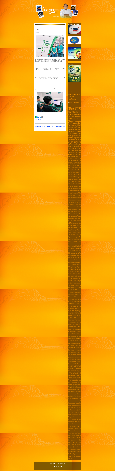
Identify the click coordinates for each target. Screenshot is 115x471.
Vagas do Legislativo (70, 437)
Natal (70, 110)
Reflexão (78, 403)
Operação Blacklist (76, 351)
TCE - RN (72, 425)
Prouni (69, 145)
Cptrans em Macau (74, 259)
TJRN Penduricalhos (78, 425)
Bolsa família (75, 127)
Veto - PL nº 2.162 (78, 440)
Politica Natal (79, 382)
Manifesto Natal (79, 333)
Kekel (79, 314)
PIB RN (76, 364)
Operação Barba (72, 351)
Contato (47, 20)
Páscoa (79, 395)
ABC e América (75, 207)
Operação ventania (74, 359)
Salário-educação (72, 414)
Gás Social (73, 305)
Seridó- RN (77, 418)
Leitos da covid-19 (77, 321)
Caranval (73, 238)
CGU (68, 232)
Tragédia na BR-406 (70, 431)
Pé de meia (75, 145)
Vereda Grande (72, 440)
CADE (72, 167)
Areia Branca (77, 108)
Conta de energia (73, 171)
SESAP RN (75, 118)
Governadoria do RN (71, 179)
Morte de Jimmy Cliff (75, 340)
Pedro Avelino (74, 159)
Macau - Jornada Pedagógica (74, 328)
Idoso (68, 308)
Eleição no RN (77, 140)
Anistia (74, 215)
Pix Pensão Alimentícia (74, 379)
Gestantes (75, 301)
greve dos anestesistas (75, 449)
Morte (72, 133)
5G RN (76, 164)
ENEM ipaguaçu (73, 274)
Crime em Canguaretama (75, 260)
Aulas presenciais (79, 220)
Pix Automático (69, 379)
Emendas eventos (79, 280)
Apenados (76, 216)
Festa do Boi (72, 177)
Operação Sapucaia (74, 357)
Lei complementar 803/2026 (74, 319)
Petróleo (69, 188)
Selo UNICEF (77, 417)
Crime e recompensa (78, 259)
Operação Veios (79, 357)
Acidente (69, 165)
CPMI (71, 234)
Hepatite (71, 306)
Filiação (75, 294)
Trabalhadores (79, 430)
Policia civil (79, 122)
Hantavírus (79, 305)
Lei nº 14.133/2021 (72, 320)
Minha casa (77, 143)
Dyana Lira (79, 139)
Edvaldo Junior (70, 140)
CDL (78, 231)
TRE (68, 119)
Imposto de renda (75, 125)
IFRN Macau (77, 114)
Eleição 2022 (73, 114)
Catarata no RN (72, 244)
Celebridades (69, 245)
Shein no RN (75, 195)
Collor (72, 250)
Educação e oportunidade (78, 276)
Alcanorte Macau (75, 213)
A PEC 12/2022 (78, 206)
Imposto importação (74, 308)
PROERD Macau (76, 366)
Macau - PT (71, 329)
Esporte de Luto (71, 283)
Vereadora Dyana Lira (74, 439)
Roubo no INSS (70, 410)
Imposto (71, 308)
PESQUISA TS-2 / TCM (75, 363)
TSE (72, 112)
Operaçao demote (74, 350)
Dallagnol (77, 264)
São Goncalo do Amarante (72, 126)
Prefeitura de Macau (74, 389)
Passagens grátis (79, 371)
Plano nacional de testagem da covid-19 (72, 380)
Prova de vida (72, 145)
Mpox (80, 143)
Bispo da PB (71, 230)
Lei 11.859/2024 (74, 317)
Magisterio (80, 184)
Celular (74, 169)
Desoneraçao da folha (70, 269)
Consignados (69, 254)
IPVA (77, 156)
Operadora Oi (79, 349)
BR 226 (76, 225)
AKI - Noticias (79, 207)
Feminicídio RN (70, 289)
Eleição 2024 (75, 131)
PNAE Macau (78, 365)
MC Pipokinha (73, 324)
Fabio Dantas (76, 176)
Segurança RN (71, 121)
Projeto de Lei (79, 393)
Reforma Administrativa (76, 190)
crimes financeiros (78, 447)
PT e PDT (79, 158)
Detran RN (71, 115)
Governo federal (70, 141)
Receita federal (70, 160)
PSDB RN (79, 116)
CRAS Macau (74, 149)
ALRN (74, 109)
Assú (75, 111)
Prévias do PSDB (76, 395)
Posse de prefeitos (74, 387)
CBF (73, 231)
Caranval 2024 (79, 238)
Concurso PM (70, 252)
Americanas (75, 165)
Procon (74, 391)
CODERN (76, 232)
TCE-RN (78, 195)
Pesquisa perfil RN (79, 377)
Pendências (77, 107)
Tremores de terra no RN (73, 432)
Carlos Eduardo (79, 119)
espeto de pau (77, 448)
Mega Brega (69, 133)
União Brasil (70, 129)
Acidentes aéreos (72, 211)
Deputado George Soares (78, 267)
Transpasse (75, 431)
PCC (76, 361)
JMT (78, 312)
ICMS (76, 113)
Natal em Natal (70, 144)
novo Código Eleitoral (75, 163)
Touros (77, 146)
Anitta (75, 215)
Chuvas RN (69, 116)
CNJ (74, 232)
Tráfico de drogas (79, 432)
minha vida (69, 200)
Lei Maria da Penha (75, 142)
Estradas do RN (79, 283)
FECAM (72, 284)
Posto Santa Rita (79, 387)
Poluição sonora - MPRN (71, 384)
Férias (73, 299)
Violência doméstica (70, 442)
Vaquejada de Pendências (71, 438)
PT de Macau (73, 122)
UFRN (73, 119)
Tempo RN (72, 162)
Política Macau (79, 384)
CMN (70, 232)
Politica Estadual (72, 382)
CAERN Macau (77, 117)
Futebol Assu (79, 298)
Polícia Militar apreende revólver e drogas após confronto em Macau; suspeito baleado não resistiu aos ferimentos (75, 99)
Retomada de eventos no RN (71, 407)
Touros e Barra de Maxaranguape (73, 430)
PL (80, 364)
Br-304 (80, 137)
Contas (78, 254)
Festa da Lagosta (70, 291)
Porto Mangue (71, 386)
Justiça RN (71, 181)
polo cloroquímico (73, 200)
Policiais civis (79, 188)
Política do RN (73, 117)
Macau (69, 107)
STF (74, 111)
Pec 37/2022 (77, 372)
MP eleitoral (73, 183)
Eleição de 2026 (71, 278)
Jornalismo (76, 313)
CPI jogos (69, 234)
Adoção (80, 211)
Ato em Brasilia (74, 220)
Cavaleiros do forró (76, 244)
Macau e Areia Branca (72, 331)
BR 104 (74, 225)
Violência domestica (78, 441)
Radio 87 (71, 400)
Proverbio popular (72, 395)
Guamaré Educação (76, 304)
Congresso (69, 171)
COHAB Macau (79, 232)
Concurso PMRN (79, 252)
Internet (71, 310)
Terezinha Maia (79, 428)
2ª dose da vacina (79, 204)
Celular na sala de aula (76, 150)
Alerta (77, 213)
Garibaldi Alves (71, 178)
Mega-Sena (78, 335)
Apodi (73, 123)
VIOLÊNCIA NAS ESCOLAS (76, 435)
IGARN (76, 141)
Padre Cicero (75, 368)
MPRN (73, 108)
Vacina (69, 197)
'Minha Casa (69, 201)
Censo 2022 (72, 245)
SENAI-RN (76, 412)
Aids (68, 213)
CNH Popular (73, 232)
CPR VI (75, 234)
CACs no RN (71, 231)
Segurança (69, 416)
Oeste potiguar (72, 349)
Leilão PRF (70, 321)
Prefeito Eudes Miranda (72, 388)
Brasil (72, 113)
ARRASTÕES (75, 208)
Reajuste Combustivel (76, 401)
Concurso (79, 138)
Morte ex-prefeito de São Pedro (73, 341)
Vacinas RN (71, 197)
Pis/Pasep (76, 122)
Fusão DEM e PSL (72, 298)
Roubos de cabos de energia (75, 410)
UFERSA (71, 119)
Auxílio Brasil (76, 148)
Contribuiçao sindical (72, 255)
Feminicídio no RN (74, 289)
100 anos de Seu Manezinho (74, 201)
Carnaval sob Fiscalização (72, 241)
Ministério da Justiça (78, 338)
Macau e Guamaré (70, 128)
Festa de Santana (79, 291)
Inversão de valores (72, 311)
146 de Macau (72, 202)
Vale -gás (74, 437)
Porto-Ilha (80, 386)
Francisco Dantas (71, 297)
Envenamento (77, 282)
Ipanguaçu (79, 125)
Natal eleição (73, 185)
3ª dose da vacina (73, 164)
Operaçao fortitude (79, 350)
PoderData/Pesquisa (75, 188)
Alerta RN (80, 213)
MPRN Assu (79, 326)
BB (78, 148)
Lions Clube (76, 322)
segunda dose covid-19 (76, 454)
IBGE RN (72, 125)
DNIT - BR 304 (69, 264)
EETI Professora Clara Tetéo (77, 273)
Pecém (73, 373)
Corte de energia (76, 171)
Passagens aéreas (70, 371)
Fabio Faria (75, 285)
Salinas (77, 193)
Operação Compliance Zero (73, 352)
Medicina (75, 335)
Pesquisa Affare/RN (73, 375)
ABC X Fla (73, 207)
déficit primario (69, 448)
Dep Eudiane (74, 266)
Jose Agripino (79, 313)
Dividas (71, 271)
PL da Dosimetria (78, 133)
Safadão (76, 193)
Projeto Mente (75, 393)
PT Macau (69, 122)
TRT (75, 426)
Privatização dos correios (71, 391)
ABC (70, 207)
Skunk (76, 421)
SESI (78, 412)
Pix (77, 113)
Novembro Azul (76, 185)
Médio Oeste (77, 343)
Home (36, 20)
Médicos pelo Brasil (74, 343)
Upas (77, 434)
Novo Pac (80, 185)
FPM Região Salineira (71, 285)
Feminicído (77, 289)
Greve (69, 118)
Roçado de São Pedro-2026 (75, 411)
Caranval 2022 (75, 238)
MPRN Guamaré (77, 327)
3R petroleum (79, 129)
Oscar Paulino (72, 361)
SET (79, 412)
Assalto (74, 218)
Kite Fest (71, 315)
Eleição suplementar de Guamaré (72, 124)
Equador (80, 282)
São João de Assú (70, 424)
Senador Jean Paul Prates (77, 194)
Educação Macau (72, 154)
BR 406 (78, 225)
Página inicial (50, 126)
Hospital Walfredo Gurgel (71, 156)
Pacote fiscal (72, 368)
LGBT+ (73, 315)
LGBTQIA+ (75, 315)
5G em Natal (78, 164)
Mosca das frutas (79, 341)
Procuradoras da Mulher (78, 391)
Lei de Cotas (78, 319)
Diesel (71, 174)
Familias (71, 287)
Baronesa (76, 227)
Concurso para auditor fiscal (77, 253)
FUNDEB (79, 124)
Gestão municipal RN (78, 301)
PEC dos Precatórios (70, 363)
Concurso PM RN (75, 252)
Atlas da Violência (70, 220)
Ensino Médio (73, 282)
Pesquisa (79, 144)
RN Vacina (77, 398)
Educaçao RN (73, 116)
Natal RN (74, 133)
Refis (76, 403)
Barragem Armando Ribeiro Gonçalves (73, 137)
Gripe (71, 304)
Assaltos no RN (76, 218)
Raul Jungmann (71, 401)
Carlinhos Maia (69, 239)
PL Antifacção (75, 158)
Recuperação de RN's (76, 402)
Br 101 (71, 167)
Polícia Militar (75, 384)
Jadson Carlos (69, 313)
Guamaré (73, 107)
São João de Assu (79, 423)
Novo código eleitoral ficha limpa (74, 347)
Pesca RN (69, 375)
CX (73, 138)
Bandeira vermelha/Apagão (71, 227)
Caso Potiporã (76, 243)
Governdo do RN (75, 179)
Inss (80, 111)
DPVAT (72, 264)
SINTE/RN (74, 193)
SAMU (70, 193)
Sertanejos (79, 418)
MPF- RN (71, 326)
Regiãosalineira (69, 405)
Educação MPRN (72, 276)
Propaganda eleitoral (78, 394)
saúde (75, 112)
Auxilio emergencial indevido (73, 223)
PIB (74, 364)
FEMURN (76, 116)
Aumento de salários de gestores (73, 222)
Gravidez (73, 303)
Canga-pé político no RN (78, 237)
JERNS (77, 312)
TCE (80, 118)
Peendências (76, 373)
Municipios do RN (70, 342)
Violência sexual (79, 442)
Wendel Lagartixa (74, 129)
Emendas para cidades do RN (71, 281)
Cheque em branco (78, 246)
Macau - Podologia (75, 329)
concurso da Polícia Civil (71, 446)
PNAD (76, 365)
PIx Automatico (78, 364)
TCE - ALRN (69, 425)
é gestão (75, 456)
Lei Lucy (70, 319)
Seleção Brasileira (73, 417)
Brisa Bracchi (70, 138)
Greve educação (79, 179)
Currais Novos (75, 152)
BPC (72, 225)
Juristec (71, 314)
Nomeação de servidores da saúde (77, 345)
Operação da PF (76, 358)
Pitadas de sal (71, 188)
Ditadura (69, 271)
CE (72, 138)
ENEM (70, 113)
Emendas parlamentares (78, 154)
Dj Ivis (77, 271)
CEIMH (80, 231)
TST (76, 426)
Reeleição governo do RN (72, 403)
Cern (73, 170)
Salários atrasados (76, 414)
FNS (68, 285)
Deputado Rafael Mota (72, 139)
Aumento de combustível (75, 147)
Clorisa (70, 250)
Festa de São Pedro (70, 292)
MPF (70, 118)
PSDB (69, 120)
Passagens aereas (78, 370)
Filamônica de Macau (72, 294)
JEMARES (75, 312)
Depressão (69, 267)
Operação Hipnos (70, 354)
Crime (70, 114)
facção (80, 448)
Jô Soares (77, 314)
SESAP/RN (72, 161)
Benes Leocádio (70, 229)
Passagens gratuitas (74, 371)
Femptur (80, 289)
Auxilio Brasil (75, 123)
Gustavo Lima (69, 305)
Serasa (73, 195)
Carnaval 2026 (73, 239)
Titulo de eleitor (79, 128)
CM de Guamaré (78, 112)
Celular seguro (76, 169)
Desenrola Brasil (70, 131)
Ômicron (76, 121)
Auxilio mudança (79, 223)
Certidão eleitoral (70, 246)
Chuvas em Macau (76, 170)
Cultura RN (74, 172)
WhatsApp (69, 444)
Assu (74, 119)
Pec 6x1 (80, 372)
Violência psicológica (75, 442)
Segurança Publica (73, 416)
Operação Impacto (79, 354)
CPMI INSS (73, 234)
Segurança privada (77, 416)
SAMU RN (71, 412)
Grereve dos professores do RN (77, 303)
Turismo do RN (76, 433)
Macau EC (69, 143)
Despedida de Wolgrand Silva (76, 269)
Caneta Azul (74, 237)
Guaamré (73, 304)
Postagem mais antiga (60, 126)
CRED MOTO (77, 234)
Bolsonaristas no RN (78, 230)
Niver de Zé (69, 345)
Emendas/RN (77, 281)
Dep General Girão (78, 266)
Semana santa (70, 194)
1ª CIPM (75, 202)
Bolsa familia (74, 230)
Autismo (78, 222)
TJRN (72, 127)
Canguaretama (76, 138)
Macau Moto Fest (71, 184)
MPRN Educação (73, 327)
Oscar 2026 (69, 361)
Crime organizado (70, 152)
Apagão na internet (72, 216)
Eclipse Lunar (77, 274)
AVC (77, 208)
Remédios (69, 161)
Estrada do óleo (75, 283)
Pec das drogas (70, 373)
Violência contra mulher (73, 441)
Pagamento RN (79, 368)
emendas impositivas (73, 448)
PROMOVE (79, 366)
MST (76, 183)
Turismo (75, 162)
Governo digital (70, 303)
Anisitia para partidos (70, 215)
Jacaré (80, 312)
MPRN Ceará (69, 327)
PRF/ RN (73, 366)
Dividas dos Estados (74, 271)
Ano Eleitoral (77, 215)
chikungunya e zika (75, 199)
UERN (74, 121)
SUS (68, 123)
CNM (75, 119)
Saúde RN (78, 118)
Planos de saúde (79, 380)
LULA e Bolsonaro (79, 315)
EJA (68, 274)
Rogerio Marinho (71, 192)
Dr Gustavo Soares (75, 174)
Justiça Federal (74, 314)
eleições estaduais (79, 199)
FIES (77, 124)
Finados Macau (78, 294)
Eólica (69, 284)
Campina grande (76, 236)
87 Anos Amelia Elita (72, 206)
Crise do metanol (71, 172)
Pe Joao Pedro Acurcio (73, 372)
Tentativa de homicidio (74, 428)
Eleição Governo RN (77, 277)
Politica (78, 120)
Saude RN (71, 123)
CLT (69, 232)
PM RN (74, 365)
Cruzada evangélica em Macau (75, 262)
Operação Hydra (74, 354)
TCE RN (74, 425)
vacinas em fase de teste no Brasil (73, 455)
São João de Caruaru (75, 424)
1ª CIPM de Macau (79, 202)
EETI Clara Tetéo (72, 273)
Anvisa (80, 215)
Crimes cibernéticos (70, 261)
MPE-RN (69, 326)
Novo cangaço (74, 144)
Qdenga (77, 396)
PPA (71, 366)
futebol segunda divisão (70, 449)
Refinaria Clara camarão (77, 160)
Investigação (76, 311)
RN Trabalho (74, 398)
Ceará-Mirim (79, 127)
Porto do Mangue (38, 119)
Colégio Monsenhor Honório (75, 250)
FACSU (70, 284)
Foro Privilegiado (74, 296)
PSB (77, 144)
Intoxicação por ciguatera (74, 310)
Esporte (78, 131)
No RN (72, 345)
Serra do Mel (72, 135)
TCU (75, 425)
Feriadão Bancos (79, 290)
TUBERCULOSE (79, 426)
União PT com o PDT (74, 434)
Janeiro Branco (73, 313)
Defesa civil (70, 266)
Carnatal (72, 150)
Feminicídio (79, 176)
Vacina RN (79, 146)
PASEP (75, 361)
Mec (71, 118)
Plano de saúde (79, 379)
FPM (77, 110)
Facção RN (78, 285)
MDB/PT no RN (70, 183)
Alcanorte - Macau (71, 213)
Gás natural (76, 305)
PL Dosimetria (71, 365)
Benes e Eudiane (74, 229)
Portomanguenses (70, 387)
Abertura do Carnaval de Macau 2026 (74, 209)
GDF (78, 299)
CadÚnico (77, 149)
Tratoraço (69, 432)
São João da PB (74, 423)
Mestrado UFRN (75, 336)
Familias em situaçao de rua (75, 287)
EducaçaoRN (72, 275)
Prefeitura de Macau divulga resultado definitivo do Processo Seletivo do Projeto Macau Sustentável (74, 103)
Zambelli (75, 444)
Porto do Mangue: (75, 386)
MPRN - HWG (73, 326)
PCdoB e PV (78, 361)
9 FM (75, 206)
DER (80, 172)
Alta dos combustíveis (78, 214)
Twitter (78, 433)
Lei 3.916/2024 (73, 318)
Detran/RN (69, 174)
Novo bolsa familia (70, 186)
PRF (73, 128)
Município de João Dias (75, 342)
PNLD (70, 366)
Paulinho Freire (70, 159)
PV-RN (70, 368)
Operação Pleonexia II (76, 356)
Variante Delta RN (76, 438)
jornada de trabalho (73, 451)
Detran (76, 139)
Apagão (69, 216)
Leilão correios (73, 321)
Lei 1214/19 (78, 317)
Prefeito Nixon (77, 388)
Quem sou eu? (41, 20)
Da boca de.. (74, 264)
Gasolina (69, 125)
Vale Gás (77, 437)
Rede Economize (70, 190)
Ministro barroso (74, 338)
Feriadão (75, 290)
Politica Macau (75, 382)
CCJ (76, 231)
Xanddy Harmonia (72, 444)
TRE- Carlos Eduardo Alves (71, 426)
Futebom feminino (70, 299)
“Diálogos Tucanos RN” (78, 456)
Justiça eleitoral (75, 181)
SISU (74, 146)
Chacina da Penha (74, 246)
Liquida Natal (79, 322)
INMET (78, 141)
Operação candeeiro (72, 358)
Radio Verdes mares (74, 400)
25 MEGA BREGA (73, 204)
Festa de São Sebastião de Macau (77, 292)
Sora (77, 421)
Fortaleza (77, 296)
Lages (78, 181)
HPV (77, 305)
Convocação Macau (77, 255)
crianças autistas (76, 446)
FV (74, 176)
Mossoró (79, 110)
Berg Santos (77, 229)
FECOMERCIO (75, 284)
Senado (73, 194)
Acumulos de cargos (76, 211)
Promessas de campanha (71, 394)
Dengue (74, 113)
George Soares (75, 178)
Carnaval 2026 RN (77, 239)
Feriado (69, 290)
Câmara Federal (77, 172)
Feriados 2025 (72, 290)
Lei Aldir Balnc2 (77, 318)
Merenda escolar (73, 143)
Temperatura (69, 428)
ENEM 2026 (70, 274)
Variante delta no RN (75, 197)
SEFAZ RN (74, 412)
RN (75, 109)
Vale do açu (79, 437)
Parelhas (69, 370)
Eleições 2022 (79, 121)
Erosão (69, 283)
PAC (78, 186)
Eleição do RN (75, 278)
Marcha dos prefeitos (75, 334)
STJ (75, 146)
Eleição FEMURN (73, 277)
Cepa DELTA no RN (76, 245)
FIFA (80, 284)
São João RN (71, 423)
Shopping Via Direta (74, 419)
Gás (71, 305)
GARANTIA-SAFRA (76, 299)
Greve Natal (69, 304)
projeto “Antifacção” (77, 453)
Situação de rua (73, 421)
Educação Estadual (76, 275)
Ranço (69, 401)
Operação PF (72, 356)
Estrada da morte (72, 176)
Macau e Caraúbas (77, 331)
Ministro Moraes (70, 338)
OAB (76, 144)
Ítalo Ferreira (78, 455)
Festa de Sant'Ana (74, 291)
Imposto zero (79, 308)
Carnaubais (69, 112)
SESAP (72, 193)
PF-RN (73, 364)
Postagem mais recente (40, 126)
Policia (76, 120)
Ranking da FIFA (79, 400)
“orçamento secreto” (70, 458)
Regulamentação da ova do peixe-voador (76, 405)
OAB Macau (73, 186)
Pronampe (75, 394)
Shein (68, 419)
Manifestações (75, 333)
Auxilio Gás (73, 148)
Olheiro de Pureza (76, 349)
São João (75, 135)
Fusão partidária (76, 298)
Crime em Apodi (70, 260)
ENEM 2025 (79, 174)
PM (73, 365)
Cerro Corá (79, 245)
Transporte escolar (78, 431)
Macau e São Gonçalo (76, 184)
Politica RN (77, 111)
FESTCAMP (78, 284)
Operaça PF (76, 186)
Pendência (79, 373)
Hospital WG (78, 306)
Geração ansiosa (71, 301)
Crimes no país (74, 261)
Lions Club (74, 322)
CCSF (77, 231)
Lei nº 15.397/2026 (77, 320)
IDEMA (76, 156)
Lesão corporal (71, 322)
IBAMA (74, 141)
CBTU (75, 231)
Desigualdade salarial (78, 268)
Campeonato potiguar (70, 236)
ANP (80, 164)
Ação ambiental (70, 225)
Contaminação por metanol (74, 254)
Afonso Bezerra (73, 110)
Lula (74, 115)
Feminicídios (69, 177)
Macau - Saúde (79, 329)
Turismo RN (77, 162)
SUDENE (76, 161)
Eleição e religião (79, 278)
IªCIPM (72, 312)
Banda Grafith (79, 123)
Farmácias (80, 287)
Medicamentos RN (72, 335)
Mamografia (72, 333)
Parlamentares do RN (73, 370)
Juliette (71, 142)
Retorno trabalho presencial (78, 407)
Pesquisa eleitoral (74, 377)
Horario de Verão (74, 306)
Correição (76, 257)
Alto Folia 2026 (72, 165)
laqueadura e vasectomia (78, 451)
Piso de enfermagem (72, 120)
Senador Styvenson (70, 195)
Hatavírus (69, 306)
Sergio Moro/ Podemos (72, 418)
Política (75, 128)
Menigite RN (72, 336)
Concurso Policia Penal (71, 253)
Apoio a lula (79, 216)
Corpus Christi (72, 257)
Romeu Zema (71, 409)
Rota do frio (75, 409)
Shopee (70, 419)
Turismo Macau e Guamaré (71, 433)
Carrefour (76, 241)
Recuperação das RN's (71, 402)
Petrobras (69, 117)
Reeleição (73, 190)
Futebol (69, 178)
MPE (75, 183)
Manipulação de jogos (70, 334)
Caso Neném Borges (72, 243)
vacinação (79, 163)
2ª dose (76, 204)
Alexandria (69, 214)
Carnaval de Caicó (71, 169)
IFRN (73, 112)
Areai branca (78, 165)
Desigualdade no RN (73, 268)
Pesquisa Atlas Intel (78, 375)
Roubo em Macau (79, 409)
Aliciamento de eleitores (73, 214)
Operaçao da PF (70, 350)
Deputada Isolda (72, 267)
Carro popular (79, 241)
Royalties (75, 192)
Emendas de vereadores (73, 280)
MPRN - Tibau (76, 326)
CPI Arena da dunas (75, 167)
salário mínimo (76, 200)
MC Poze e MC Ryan (77, 324)
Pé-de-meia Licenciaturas (73, 396)
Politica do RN (71, 111)
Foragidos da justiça (70, 296)
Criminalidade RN (77, 261)
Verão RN (75, 440)
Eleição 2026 (73, 140)
